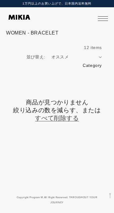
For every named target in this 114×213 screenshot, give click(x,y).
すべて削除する (57, 118)
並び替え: (35, 56)
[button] (103, 18)
